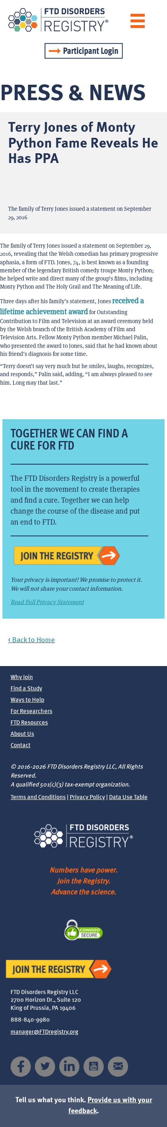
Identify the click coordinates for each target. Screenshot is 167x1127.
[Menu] (137, 21)
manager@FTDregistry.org (44, 1032)
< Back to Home (31, 640)
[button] (21, 1066)
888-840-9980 (30, 1020)
